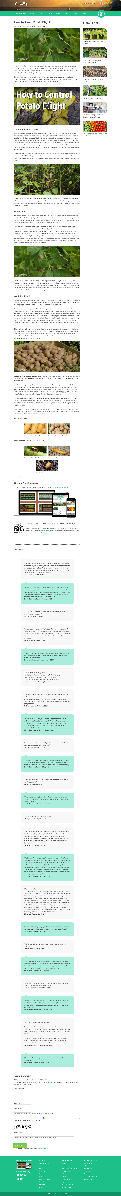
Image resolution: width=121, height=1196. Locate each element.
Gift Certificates (66, 1171)
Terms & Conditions (68, 1184)
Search (17, 9)
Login (101, 4)
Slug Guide (39, 473)
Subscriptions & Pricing (69, 1168)
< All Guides (18, 477)
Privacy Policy (66, 1187)
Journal (32, 14)
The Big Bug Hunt (46, 531)
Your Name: (18, 1103)
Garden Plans (43, 1184)
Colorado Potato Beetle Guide (34, 458)
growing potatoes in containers (24, 325)
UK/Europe (88, 1166)
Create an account (89, 4)
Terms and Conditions (42, 1148)
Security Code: (18, 1133)
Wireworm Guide (54, 458)
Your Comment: (19, 1089)
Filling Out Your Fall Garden (92, 98)
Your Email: (18, 1109)
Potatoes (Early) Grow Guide (33, 436)
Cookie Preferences (90, 1176)
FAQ (62, 1174)
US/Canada (88, 1163)
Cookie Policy (88, 1179)
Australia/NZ (88, 1168)
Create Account (66, 1179)
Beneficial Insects (44, 1179)
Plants (58, 14)
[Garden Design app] (48, 519)
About (74, 14)
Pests (66, 14)
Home (63, 1163)
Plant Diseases (44, 1182)
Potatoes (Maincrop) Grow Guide (59, 436)
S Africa (87, 1171)
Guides (41, 14)
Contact (83, 14)
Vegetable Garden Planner (60, 487)
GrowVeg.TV (43, 1171)
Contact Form (52, 1082)
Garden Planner (20, 14)
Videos (49, 14)
